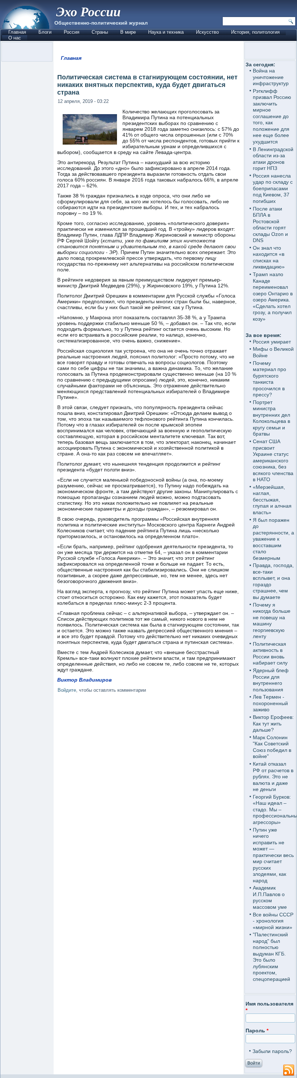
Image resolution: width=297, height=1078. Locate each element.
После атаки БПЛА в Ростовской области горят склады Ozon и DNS (270, 225)
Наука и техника (166, 32)
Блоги (44, 32)
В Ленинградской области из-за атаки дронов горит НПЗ (273, 158)
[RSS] (288, 1070)
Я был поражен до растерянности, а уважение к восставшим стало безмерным (273, 539)
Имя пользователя (269, 1007)
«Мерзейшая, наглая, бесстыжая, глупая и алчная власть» (272, 499)
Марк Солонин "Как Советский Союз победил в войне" (272, 746)
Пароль (257, 1030)
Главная (17, 32)
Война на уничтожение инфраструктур (271, 77)
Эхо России (88, 11)
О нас (14, 38)
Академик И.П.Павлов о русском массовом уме (270, 897)
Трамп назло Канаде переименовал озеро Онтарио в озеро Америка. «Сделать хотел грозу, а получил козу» (273, 296)
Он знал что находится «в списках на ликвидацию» (269, 257)
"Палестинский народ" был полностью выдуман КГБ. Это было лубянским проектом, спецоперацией (271, 957)
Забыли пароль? (272, 1051)
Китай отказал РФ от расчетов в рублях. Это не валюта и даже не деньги (273, 776)
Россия (71, 32)
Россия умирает (272, 342)
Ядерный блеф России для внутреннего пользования (271, 679)
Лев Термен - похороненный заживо (270, 703)
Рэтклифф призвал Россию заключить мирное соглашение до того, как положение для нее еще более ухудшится (272, 116)
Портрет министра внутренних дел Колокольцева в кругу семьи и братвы (271, 418)
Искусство (207, 32)
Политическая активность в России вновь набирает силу (270, 653)
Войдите (67, 690)
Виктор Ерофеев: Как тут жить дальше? (273, 723)
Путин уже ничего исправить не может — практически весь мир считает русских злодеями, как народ (273, 855)
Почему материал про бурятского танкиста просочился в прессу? (269, 379)
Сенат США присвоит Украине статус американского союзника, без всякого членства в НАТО (273, 460)
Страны (100, 32)
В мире (128, 32)
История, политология (255, 32)
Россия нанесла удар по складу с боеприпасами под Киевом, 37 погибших (273, 188)
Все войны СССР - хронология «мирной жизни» (273, 921)
